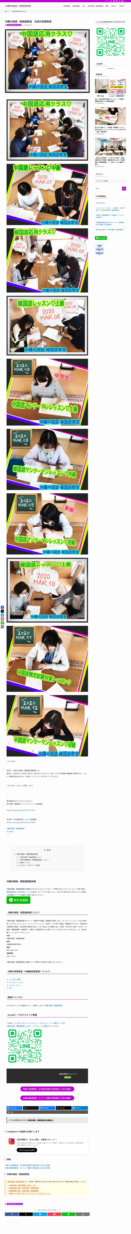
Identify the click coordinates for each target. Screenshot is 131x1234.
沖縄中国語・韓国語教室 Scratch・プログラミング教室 (27, 1026)
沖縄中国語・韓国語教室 (16, 828)
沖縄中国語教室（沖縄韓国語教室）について (34, 860)
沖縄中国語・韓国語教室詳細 (27, 854)
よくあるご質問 (14, 979)
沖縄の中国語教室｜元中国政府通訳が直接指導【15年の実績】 (28, 1165)
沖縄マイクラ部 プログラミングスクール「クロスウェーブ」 (30, 1023)
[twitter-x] (108, 1)
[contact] (122, 1)
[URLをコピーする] (83, 1214)
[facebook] (106, 1)
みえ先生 (10, 831)
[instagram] (111, 1)
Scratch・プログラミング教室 (30, 865)
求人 (10, 988)
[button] (12, 1214)
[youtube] (116, 1)
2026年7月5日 (100, 203)
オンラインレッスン (16, 982)
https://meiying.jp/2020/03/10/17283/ (21, 810)
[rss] (119, 1)
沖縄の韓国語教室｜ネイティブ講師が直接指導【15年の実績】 (28, 1168)
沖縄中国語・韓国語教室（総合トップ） (23, 1185)
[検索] (124, 1)
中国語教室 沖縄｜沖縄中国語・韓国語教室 (23, 1188)
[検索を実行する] (124, 189)
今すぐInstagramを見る (27, 1150)
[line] (114, 1)
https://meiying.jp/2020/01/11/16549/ (21, 822)
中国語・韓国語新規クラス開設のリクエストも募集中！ (110, 216)
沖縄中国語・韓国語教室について (31, 857)
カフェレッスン (14, 985)
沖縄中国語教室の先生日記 (14, 25)
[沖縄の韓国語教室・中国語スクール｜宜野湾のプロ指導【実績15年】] (18, 6)
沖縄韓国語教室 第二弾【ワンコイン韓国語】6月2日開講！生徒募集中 (110, 223)
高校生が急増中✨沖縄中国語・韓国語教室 (109, 230)
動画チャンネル (25, 862)
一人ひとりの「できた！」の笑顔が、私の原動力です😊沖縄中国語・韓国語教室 (110, 209)
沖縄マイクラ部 (59, 1023)
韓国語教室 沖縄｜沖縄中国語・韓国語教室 (23, 1191)
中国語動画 (102, 196)
